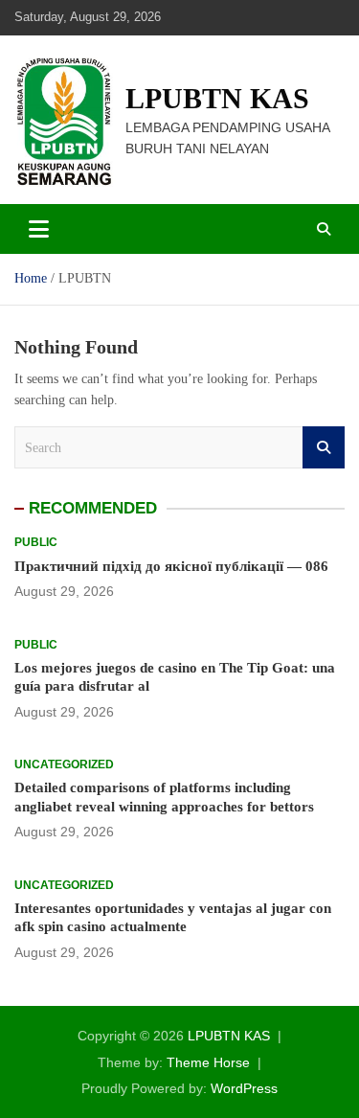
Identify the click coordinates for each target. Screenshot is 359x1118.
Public (35, 542)
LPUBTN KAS (217, 98)
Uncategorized (64, 764)
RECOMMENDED (93, 508)
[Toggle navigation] (38, 229)
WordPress (244, 1088)
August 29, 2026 (64, 591)
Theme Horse (208, 1062)
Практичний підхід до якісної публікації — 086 (171, 566)
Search (324, 447)
